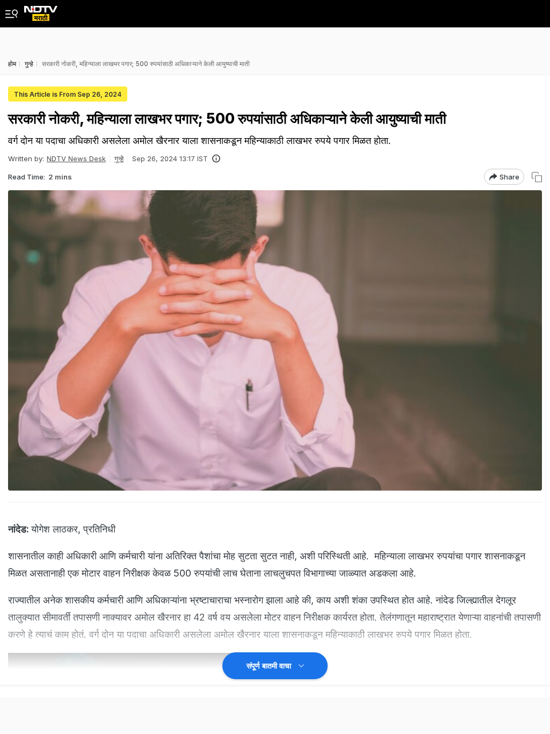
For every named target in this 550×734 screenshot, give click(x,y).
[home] (40, 10)
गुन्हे (119, 158)
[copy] (537, 177)
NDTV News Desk (76, 158)
